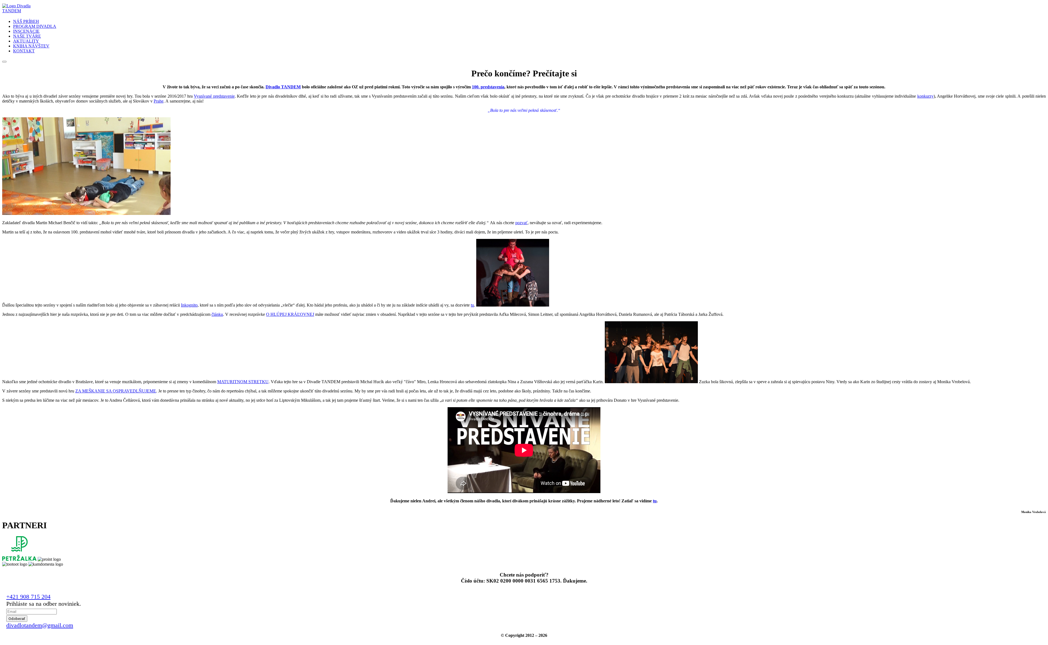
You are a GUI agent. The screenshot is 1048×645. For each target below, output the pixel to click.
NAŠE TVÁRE (27, 36)
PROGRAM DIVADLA (34, 26)
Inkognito (189, 305)
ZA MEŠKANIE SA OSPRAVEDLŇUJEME (115, 391)
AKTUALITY (26, 41)
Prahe (158, 101)
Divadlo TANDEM (283, 87)
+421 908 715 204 (28, 596)
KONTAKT (24, 51)
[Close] (4, 61)
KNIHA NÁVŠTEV (31, 46)
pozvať (521, 222)
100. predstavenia (488, 87)
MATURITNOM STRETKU (243, 381)
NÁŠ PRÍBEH (26, 21)
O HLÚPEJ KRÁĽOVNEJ (290, 314)
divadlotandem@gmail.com (39, 625)
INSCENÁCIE (26, 31)
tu (472, 305)
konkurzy (925, 96)
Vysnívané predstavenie (214, 96)
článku (217, 314)
